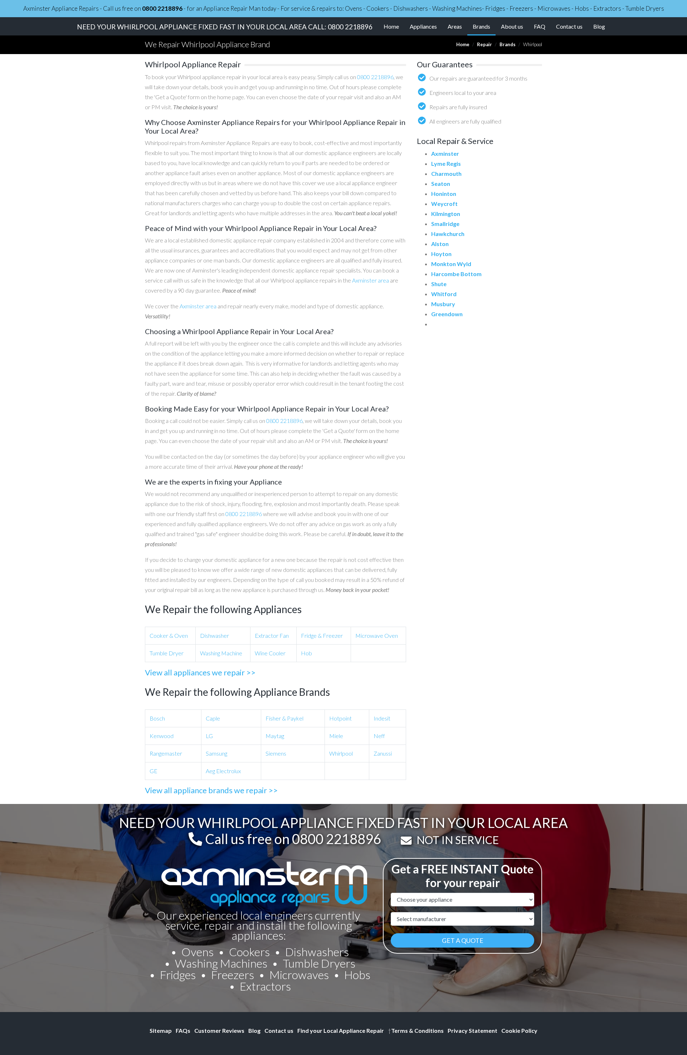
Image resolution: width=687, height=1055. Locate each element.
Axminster (445, 153)
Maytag (274, 735)
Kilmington (445, 213)
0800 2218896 (162, 8)
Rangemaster (166, 753)
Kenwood (162, 735)
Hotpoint (340, 718)
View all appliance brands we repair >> (211, 790)
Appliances (423, 26)
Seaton (440, 183)
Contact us (569, 26)
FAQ (539, 26)
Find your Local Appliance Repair (340, 1030)
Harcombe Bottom (456, 273)
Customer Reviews (219, 1030)
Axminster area (370, 280)
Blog (599, 26)
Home (391, 26)
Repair (484, 44)
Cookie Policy (519, 1030)
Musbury (443, 303)
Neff (379, 735)
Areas (455, 26)
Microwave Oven (376, 635)
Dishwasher (214, 635)
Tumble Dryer (167, 653)
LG (209, 735)
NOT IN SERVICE (457, 839)
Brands (484, 26)
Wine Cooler (270, 653)
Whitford (444, 293)
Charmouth (446, 173)
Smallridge (445, 223)
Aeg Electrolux (223, 770)
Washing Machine (221, 653)
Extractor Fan (272, 635)
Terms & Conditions (416, 1030)
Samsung (216, 753)
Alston (440, 243)
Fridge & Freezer (322, 635)
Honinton (443, 193)
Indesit (382, 718)
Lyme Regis (446, 163)
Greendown (447, 313)
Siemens (275, 753)
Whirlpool (341, 753)
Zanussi (383, 753)
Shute (439, 283)
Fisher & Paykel (284, 718)
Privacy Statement (472, 1030)
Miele (336, 735)
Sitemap (161, 1030)
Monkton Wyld (451, 263)
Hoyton (441, 253)
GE (153, 770)
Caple (213, 718)
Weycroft (444, 203)
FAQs (183, 1030)
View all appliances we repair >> (200, 672)
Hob (306, 653)
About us (512, 26)
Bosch (157, 718)
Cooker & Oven (169, 635)
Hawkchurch (447, 233)
